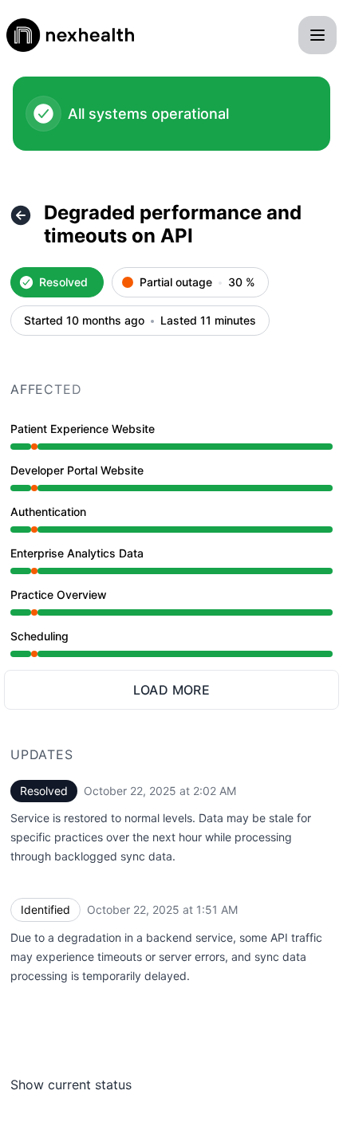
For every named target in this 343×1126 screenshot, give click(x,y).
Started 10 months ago (84, 321)
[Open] (317, 35)
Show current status (71, 1085)
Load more (172, 690)
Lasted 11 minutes (208, 321)
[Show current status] (20, 215)
